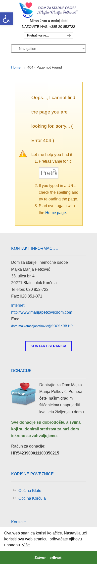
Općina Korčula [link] (32, 498)
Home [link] (16, 67)
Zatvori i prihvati (48, 558)
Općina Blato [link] (29, 491)
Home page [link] (55, 213)
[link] (6, 18)
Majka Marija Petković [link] (48, 10)
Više (26, 545)
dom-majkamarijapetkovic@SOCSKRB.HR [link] (42, 326)
